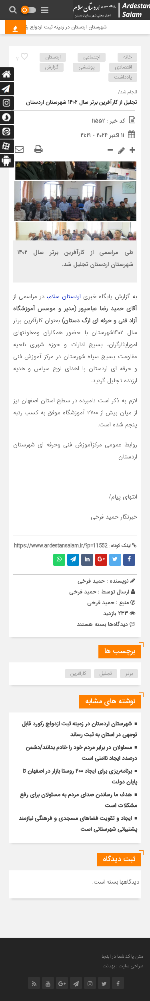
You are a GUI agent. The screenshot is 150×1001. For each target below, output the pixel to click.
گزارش (51, 67)
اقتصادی (123, 67)
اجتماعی (91, 57)
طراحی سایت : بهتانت (122, 966)
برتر (129, 673)
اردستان (53, 57)
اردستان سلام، (65, 296)
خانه (127, 57)
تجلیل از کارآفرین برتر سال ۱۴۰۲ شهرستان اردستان (81, 102)
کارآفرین (78, 673)
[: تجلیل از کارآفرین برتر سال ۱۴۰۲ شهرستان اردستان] (19, 149)
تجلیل (106, 673)
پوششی (86, 67)
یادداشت (123, 77)
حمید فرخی (82, 591)
